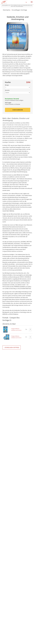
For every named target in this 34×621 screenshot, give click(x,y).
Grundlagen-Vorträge (19, 10)
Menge (7, 85)
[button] (18, 36)
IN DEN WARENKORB (18, 109)
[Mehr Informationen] (30, 329)
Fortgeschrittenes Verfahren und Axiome (16, 329)
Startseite (6, 10)
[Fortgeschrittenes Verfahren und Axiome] (5, 329)
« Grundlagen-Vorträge (11, 347)
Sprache (7, 90)
